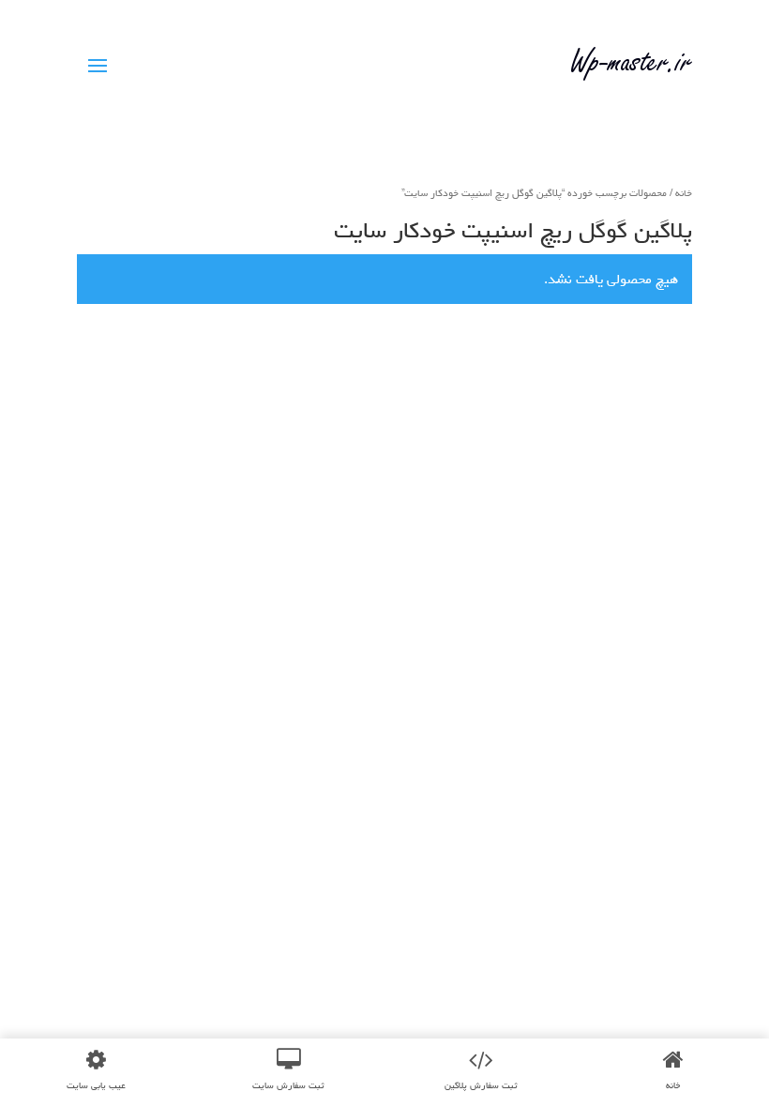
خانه (683, 193)
